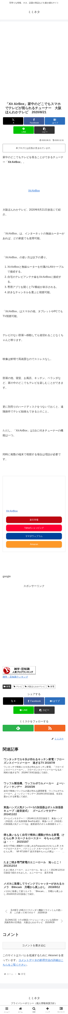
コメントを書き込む (34, 945)
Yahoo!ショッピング (34, 528)
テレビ (19, 686)
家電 (8, 686)
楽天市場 (34, 520)
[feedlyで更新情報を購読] (18, 728)
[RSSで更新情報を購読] (49, 728)
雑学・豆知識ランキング (15, 676)
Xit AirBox (34, 190)
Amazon (34, 544)
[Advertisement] (34, 61)
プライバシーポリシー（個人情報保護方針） (34, 1003)
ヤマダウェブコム (34, 536)
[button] (44, 130)
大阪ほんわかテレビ (36, 686)
